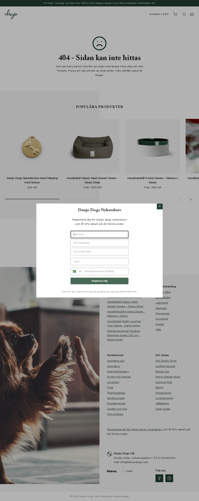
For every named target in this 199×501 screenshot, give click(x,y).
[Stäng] (160, 206)
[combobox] (76, 271)
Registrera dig (99, 281)
